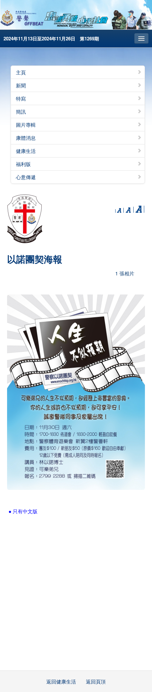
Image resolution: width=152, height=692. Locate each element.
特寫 (21, 98)
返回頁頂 (96, 681)
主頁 (21, 72)
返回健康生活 (61, 681)
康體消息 (26, 137)
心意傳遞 (26, 177)
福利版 (23, 163)
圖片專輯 (26, 124)
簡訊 (21, 111)
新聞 (21, 85)
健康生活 (26, 150)
